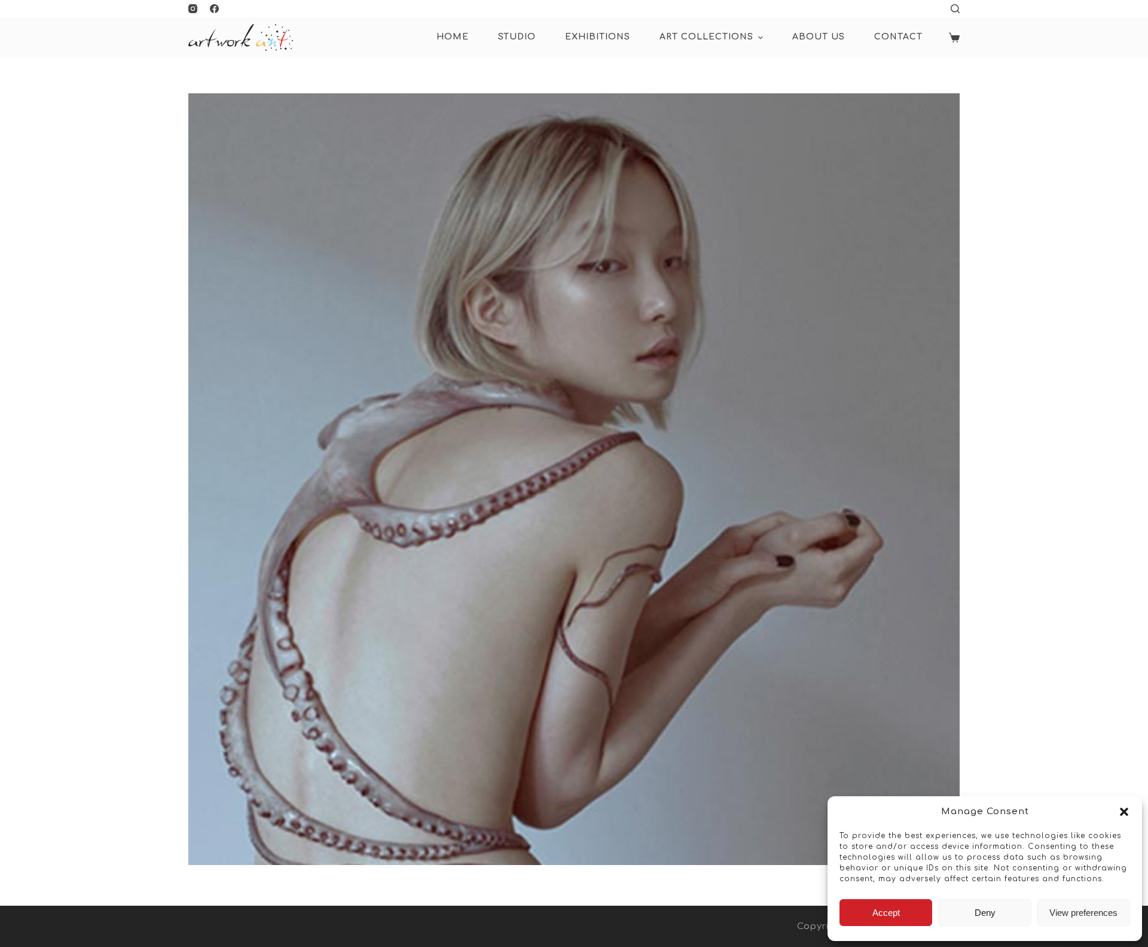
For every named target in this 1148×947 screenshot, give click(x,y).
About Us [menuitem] (818, 36)
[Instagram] (192, 8)
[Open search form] (955, 8)
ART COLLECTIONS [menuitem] (706, 36)
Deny (985, 913)
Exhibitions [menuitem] (597, 36)
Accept (886, 913)
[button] (1124, 812)
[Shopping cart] (954, 37)
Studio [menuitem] (517, 36)
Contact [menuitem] (898, 36)
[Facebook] (214, 8)
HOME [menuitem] (452, 36)
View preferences (1083, 913)
